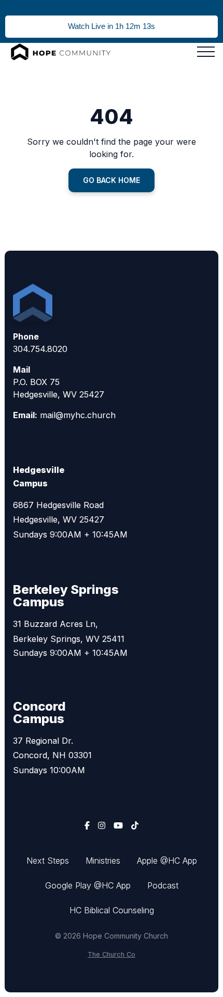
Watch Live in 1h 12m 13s (111, 26)
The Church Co (111, 954)
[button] (206, 51)
